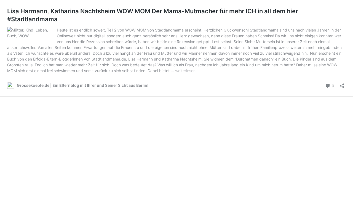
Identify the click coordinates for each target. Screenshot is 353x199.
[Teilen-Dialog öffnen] (342, 84)
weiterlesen (185, 70)
